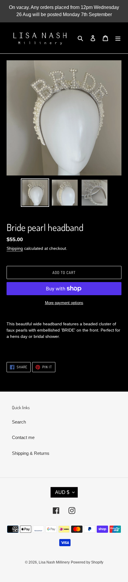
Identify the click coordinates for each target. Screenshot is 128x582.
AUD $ (62, 492)
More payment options (64, 303)
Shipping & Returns (30, 453)
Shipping (15, 248)
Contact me (23, 437)
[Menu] (118, 38)
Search (19, 421)
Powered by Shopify (87, 562)
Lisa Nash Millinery (54, 562)
